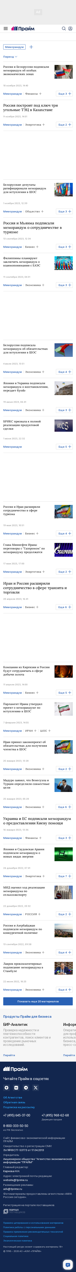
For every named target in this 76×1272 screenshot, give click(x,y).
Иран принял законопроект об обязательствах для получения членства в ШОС (25, 745)
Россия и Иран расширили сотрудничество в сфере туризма (21, 510)
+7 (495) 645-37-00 (16, 1115)
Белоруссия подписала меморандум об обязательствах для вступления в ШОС (25, 348)
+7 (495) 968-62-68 (55, 1117)
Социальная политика (15, 1236)
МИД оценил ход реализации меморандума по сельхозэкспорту (24, 891)
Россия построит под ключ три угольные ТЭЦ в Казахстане (30, 107)
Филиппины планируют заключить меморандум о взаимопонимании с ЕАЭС (21, 261)
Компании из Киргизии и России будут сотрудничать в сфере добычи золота (26, 670)
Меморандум (14, 47)
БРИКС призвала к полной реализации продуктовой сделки (22, 425)
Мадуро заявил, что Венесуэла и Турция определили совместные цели (26, 783)
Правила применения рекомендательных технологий (33, 1231)
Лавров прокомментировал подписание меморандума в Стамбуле (23, 967)
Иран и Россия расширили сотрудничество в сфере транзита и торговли (35, 588)
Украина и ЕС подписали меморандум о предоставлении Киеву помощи (37, 820)
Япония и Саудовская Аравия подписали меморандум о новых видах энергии (23, 852)
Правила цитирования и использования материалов (33, 1222)
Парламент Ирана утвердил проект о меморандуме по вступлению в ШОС (22, 707)
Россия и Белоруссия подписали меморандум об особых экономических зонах (26, 70)
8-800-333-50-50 (15, 1127)
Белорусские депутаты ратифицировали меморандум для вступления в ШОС (24, 188)
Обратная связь (14, 1102)
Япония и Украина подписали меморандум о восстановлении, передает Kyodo (25, 386)
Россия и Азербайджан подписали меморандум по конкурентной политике (22, 929)
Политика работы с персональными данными (29, 1227)
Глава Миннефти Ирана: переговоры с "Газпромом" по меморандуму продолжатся (24, 548)
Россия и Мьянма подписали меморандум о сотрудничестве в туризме (32, 227)
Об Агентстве (12, 1097)
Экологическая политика (17, 1240)
